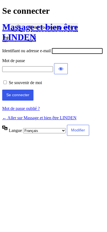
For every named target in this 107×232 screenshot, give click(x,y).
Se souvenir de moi (25, 82)
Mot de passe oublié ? (21, 108)
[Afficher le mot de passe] (61, 68)
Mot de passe (13, 60)
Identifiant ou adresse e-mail (26, 50)
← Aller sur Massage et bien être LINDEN (39, 117)
